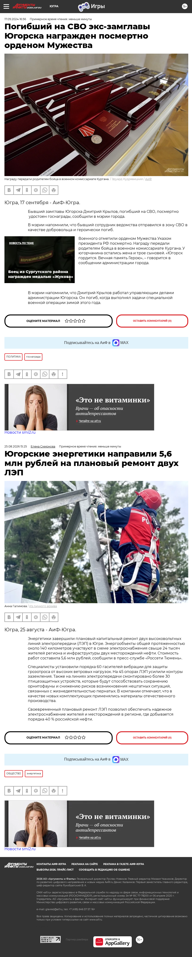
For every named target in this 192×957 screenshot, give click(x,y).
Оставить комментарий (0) (152, 320)
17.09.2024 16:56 (15, 19)
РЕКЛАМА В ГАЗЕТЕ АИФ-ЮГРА (123, 864)
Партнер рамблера (77, 939)
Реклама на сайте (84, 864)
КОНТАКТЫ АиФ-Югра (51, 864)
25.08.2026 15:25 (15, 446)
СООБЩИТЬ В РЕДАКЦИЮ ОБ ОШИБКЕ (104, 869)
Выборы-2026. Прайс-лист (55, 869)
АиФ (148, 179)
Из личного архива (43, 606)
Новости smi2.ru (20, 432)
